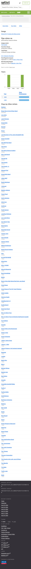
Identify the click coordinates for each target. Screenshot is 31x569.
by (7, 56)
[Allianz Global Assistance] (3, 562)
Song (5, 26)
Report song (12, 67)
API (2, 549)
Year (5, 94)
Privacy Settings (5, 538)
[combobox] (15, 7)
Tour (13, 26)
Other (20, 26)
